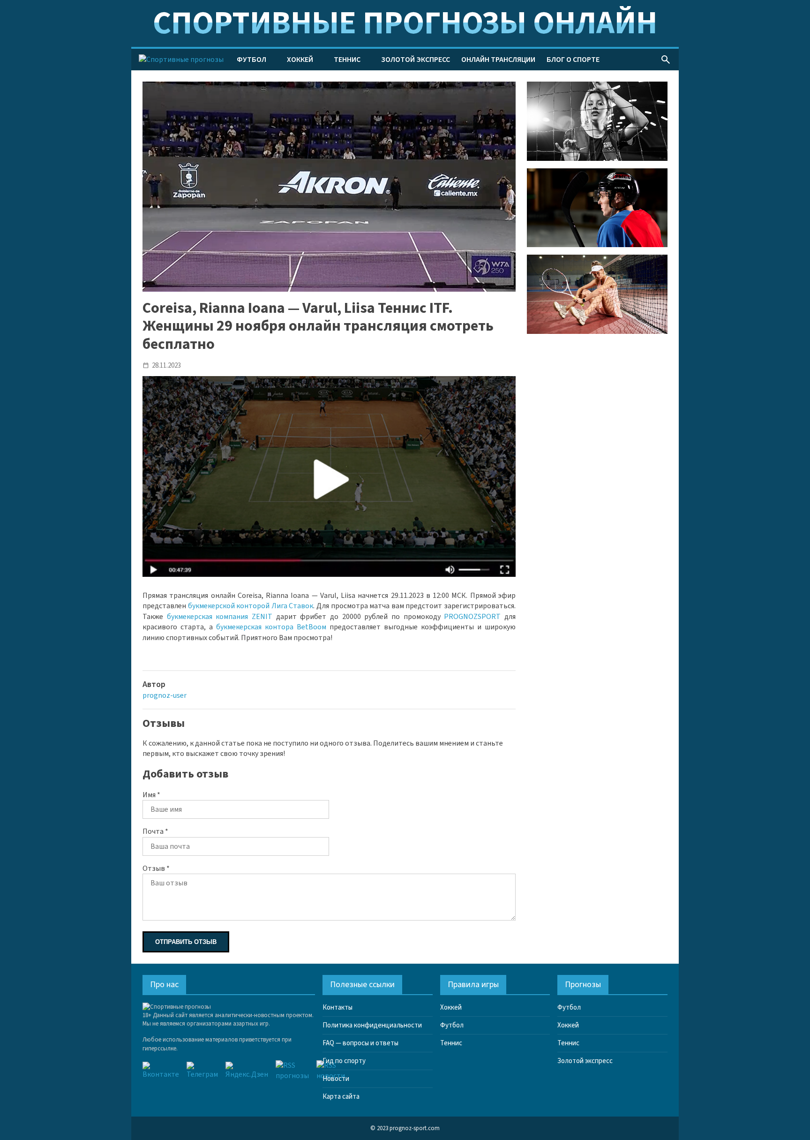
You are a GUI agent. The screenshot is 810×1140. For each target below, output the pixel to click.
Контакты (337, 1007)
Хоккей (300, 59)
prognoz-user (164, 695)
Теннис (347, 59)
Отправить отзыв (186, 941)
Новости (335, 1079)
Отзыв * (156, 868)
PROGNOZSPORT (472, 617)
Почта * (155, 831)
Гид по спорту (344, 1061)
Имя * (151, 795)
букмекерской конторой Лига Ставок (251, 606)
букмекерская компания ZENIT (219, 617)
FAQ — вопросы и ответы (360, 1043)
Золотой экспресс (415, 59)
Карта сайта (341, 1097)
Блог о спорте (573, 59)
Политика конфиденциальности (372, 1025)
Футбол (251, 59)
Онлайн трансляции (498, 59)
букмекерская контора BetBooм (271, 627)
